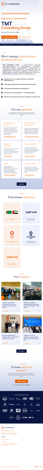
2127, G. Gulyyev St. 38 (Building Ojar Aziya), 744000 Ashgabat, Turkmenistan (9, 444)
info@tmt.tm (27, 385)
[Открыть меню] (40, 3)
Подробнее (21, 184)
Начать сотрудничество (11, 37)
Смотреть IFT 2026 (26, 37)
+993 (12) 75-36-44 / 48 (5, 439)
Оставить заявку (21, 381)
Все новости (21, 351)
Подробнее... (6, 310)
